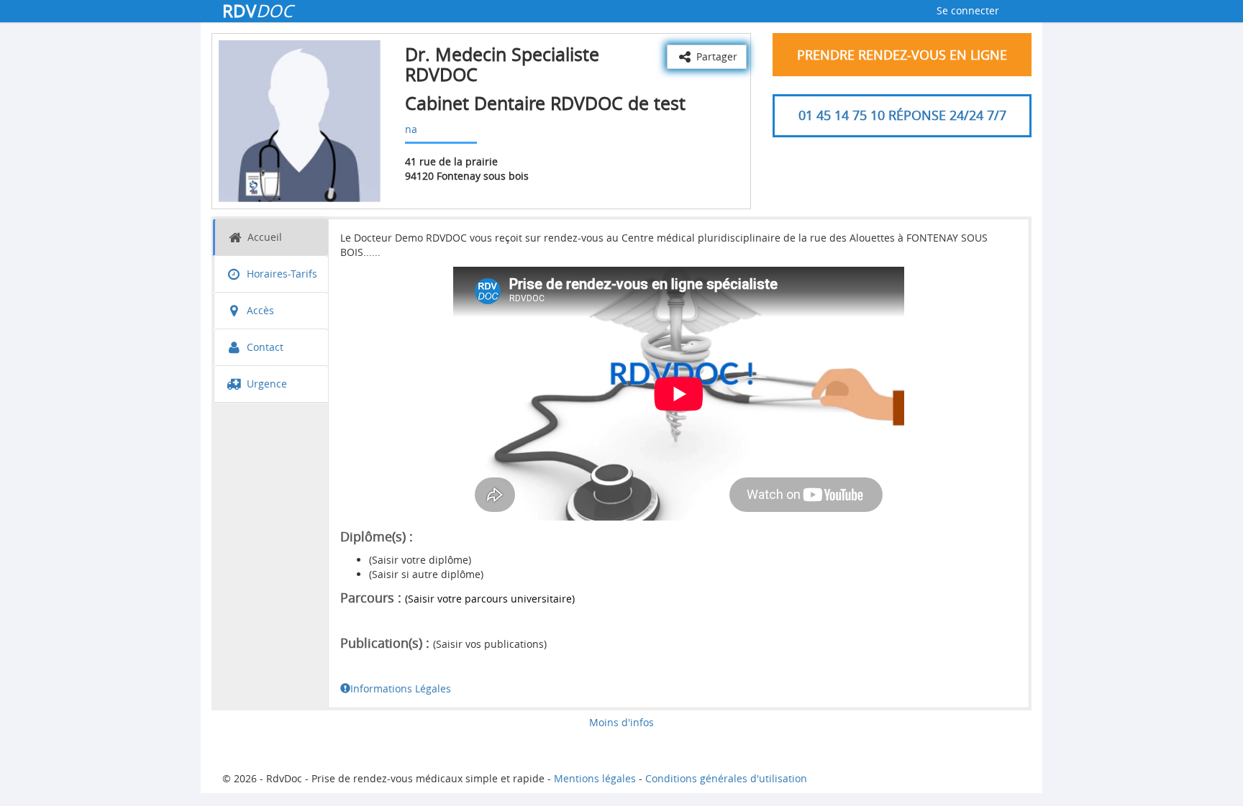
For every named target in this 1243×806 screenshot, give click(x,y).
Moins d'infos (621, 722)
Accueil (263, 237)
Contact (263, 347)
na (411, 129)
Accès (259, 310)
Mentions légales (595, 778)
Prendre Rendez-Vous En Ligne (902, 54)
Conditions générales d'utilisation (726, 778)
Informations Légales (400, 688)
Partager (715, 56)
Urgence (265, 383)
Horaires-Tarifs (280, 273)
